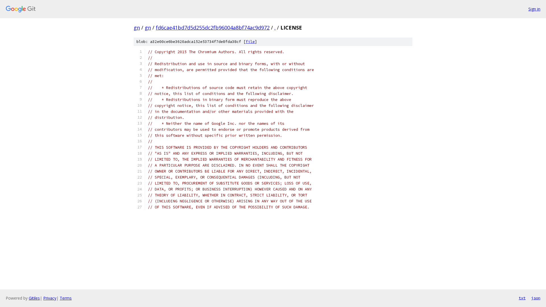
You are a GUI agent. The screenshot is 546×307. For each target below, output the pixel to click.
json (535, 297)
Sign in (534, 9)
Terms (66, 298)
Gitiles (34, 298)
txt (522, 297)
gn (137, 27)
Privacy (49, 298)
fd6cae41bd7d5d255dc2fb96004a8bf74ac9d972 (213, 27)
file (250, 41)
